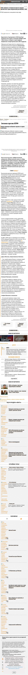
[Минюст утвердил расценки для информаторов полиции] (4, 420)
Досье (14, 345)
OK (14, 672)
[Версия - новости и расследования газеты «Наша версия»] (4, 2)
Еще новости (14, 378)
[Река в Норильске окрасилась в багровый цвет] (4, 598)
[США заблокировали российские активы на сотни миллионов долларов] (4, 431)
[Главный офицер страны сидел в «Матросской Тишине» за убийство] (4, 556)
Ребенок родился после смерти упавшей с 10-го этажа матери (20, 339)
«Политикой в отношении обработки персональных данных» (14, 667)
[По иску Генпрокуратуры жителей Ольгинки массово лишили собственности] (4, 609)
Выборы (16, 170)
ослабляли (10, 201)
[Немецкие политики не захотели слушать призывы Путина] (4, 409)
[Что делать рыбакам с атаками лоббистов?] (4, 442)
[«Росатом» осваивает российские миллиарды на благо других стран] (4, 545)
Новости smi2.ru (4, 343)
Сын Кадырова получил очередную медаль (6, 339)
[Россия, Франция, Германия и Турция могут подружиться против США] (4, 508)
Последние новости (14, 357)
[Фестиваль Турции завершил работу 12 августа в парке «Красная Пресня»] (4, 473)
